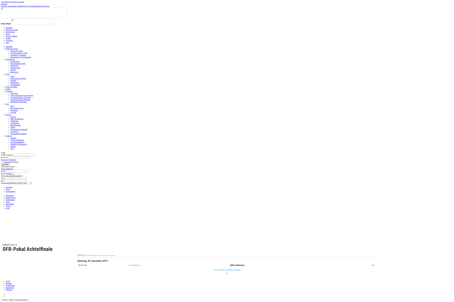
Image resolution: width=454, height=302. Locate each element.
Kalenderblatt (15, 125)
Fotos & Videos (11, 36)
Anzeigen (9, 40)
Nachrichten (10, 32)
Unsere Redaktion (17, 140)
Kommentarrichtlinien (18, 134)
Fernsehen (14, 132)
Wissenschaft (15, 68)
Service (8, 115)
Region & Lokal (12, 30)
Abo (2, 2)
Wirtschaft (14, 66)
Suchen (9, 174)
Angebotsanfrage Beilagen (20, 100)
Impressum (10, 288)
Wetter (12, 127)
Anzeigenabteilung (17, 142)
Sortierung (5, 183)
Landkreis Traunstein (18, 55)
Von (2, 178)
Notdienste (14, 121)
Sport (8, 34)
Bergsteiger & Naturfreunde (20, 57)
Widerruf (9, 290)
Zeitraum (4, 176)
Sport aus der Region (18, 78)
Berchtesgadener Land (18, 53)
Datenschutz (10, 286)
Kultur (8, 38)
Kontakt (21, 2)
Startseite (9, 28)
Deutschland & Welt (18, 64)
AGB (8, 281)
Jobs (12, 149)
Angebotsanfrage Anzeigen (20, 98)
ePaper (7, 2)
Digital (12, 70)
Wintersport (14, 83)
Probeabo (13, 2)
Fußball (13, 81)
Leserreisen (14, 123)
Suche (3, 171)
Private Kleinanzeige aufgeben (21, 95)
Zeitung (8, 136)
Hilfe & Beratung (16, 119)
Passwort (4, 157)
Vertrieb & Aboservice (18, 144)
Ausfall (13, 112)
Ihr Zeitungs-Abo (16, 108)
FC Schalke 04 (134, 265)
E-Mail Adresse (7, 155)
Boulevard (14, 72)
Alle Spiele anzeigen (106, 255)
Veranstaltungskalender (19, 130)
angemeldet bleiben (11, 162)
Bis (2, 181)
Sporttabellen (15, 85)
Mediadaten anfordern (18, 102)
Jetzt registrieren (7, 169)
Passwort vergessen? (8, 160)
